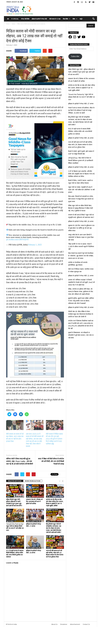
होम (8, 19)
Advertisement (75, 624)
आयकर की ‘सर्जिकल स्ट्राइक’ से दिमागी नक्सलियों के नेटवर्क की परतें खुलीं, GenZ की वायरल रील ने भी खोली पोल (81, 282)
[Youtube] (93, 2)
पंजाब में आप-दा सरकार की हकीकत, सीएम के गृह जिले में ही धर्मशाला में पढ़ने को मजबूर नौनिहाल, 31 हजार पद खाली (81, 110)
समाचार (8, 26)
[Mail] (81, 2)
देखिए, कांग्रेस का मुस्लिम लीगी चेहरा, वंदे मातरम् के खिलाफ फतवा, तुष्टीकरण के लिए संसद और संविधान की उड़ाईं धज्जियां (80, 291)
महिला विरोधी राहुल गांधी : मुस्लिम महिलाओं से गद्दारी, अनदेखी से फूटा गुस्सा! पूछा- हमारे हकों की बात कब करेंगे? (14, 502)
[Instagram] (78, 2)
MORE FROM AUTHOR (32, 481)
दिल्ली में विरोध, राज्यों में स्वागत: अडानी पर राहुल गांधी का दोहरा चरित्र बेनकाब (80, 182)
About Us (54, 624)
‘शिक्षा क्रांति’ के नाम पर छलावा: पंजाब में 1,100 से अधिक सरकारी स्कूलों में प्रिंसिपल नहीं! (81, 246)
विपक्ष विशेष (65, 19)
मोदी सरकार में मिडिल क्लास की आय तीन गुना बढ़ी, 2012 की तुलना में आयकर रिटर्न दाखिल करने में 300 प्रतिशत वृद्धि (54, 439)
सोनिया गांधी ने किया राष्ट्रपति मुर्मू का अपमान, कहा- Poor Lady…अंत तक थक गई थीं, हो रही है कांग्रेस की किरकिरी (19, 461)
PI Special (15, 19)
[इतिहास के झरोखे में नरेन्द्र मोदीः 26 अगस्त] (35, 542)
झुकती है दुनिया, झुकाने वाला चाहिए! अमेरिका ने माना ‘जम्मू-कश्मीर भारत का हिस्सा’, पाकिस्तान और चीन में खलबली (81, 300)
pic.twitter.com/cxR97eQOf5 (17, 239)
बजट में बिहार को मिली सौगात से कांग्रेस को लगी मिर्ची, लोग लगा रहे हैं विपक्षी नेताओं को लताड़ (51, 461)
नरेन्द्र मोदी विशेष (25, 19)
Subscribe (75, 56)
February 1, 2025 (35, 245)
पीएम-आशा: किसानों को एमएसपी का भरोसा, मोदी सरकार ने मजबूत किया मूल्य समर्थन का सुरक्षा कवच (80, 198)
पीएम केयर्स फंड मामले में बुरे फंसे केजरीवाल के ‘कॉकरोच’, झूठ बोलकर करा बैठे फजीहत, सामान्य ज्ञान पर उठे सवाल (80, 255)
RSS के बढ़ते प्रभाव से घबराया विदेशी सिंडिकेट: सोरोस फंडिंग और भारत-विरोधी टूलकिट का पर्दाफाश (14, 553)
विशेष (74, 19)
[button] (93, 19)
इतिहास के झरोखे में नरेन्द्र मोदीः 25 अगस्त (80, 167)
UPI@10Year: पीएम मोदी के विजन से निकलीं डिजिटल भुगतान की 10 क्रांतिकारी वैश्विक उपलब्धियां (80, 160)
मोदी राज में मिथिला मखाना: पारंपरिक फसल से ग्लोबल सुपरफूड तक (80, 270)
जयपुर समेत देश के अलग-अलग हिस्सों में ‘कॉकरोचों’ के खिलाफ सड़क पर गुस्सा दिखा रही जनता (80, 237)
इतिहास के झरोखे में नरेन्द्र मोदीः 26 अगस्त (33, 551)
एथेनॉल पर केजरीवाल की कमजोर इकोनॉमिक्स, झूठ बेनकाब (77, 263)
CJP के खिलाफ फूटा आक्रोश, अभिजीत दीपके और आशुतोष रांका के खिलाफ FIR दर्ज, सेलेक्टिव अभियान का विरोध (81, 173)
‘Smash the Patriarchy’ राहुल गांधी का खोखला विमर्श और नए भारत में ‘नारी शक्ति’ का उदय (15, 527)
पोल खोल (29, 496)
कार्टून (81, 19)
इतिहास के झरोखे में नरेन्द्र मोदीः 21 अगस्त (80, 276)
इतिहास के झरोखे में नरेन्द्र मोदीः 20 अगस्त (80, 307)
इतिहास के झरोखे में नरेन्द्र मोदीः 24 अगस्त (80, 221)
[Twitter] (89, 2)
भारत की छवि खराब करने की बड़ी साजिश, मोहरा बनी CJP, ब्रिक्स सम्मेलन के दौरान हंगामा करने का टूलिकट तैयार (54, 553)
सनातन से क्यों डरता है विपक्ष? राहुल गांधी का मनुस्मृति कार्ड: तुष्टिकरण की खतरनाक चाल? (81, 216)
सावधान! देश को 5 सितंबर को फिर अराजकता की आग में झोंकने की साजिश (34, 501)
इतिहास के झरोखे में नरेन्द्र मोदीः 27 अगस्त (33, 525)
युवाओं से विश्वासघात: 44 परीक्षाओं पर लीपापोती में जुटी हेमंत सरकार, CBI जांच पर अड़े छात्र (81, 335)
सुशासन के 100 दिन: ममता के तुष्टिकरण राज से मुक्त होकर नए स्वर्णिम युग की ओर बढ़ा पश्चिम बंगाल (81, 228)
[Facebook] (74, 2)
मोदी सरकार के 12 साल (54, 19)
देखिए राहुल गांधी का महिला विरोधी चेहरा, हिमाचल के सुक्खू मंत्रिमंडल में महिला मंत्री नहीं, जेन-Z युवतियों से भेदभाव (80, 208)
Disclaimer (63, 624)
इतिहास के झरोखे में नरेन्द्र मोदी (39, 19)
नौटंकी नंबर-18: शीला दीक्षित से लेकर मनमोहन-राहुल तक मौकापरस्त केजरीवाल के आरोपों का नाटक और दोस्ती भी (80, 314)
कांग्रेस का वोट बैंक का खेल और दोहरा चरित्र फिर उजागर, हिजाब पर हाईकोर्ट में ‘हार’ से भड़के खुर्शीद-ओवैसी (54, 502)
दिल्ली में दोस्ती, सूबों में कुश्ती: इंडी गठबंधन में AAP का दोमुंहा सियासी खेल (81, 152)
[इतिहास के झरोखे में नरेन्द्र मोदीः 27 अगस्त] (35, 515)
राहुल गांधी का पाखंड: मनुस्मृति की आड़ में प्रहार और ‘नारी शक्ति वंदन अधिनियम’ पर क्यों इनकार (81, 189)
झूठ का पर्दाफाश (10, 521)
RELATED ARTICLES (14, 481)
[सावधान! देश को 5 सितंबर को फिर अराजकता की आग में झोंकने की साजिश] (35, 491)
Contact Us (86, 624)
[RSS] (85, 2)
